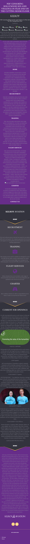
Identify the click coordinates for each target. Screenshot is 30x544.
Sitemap (4, 537)
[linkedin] (17, 524)
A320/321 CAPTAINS (15, 346)
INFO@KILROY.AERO (15, 532)
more (15, 219)
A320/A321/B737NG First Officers (15, 440)
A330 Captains (15, 360)
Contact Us (15, 201)
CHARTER (15, 185)
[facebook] (13, 524)
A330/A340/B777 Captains (15, 374)
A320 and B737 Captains (15, 406)
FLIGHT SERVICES (15, 148)
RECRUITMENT (15, 94)
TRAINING (15, 118)
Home (15, 69)
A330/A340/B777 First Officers (15, 421)
